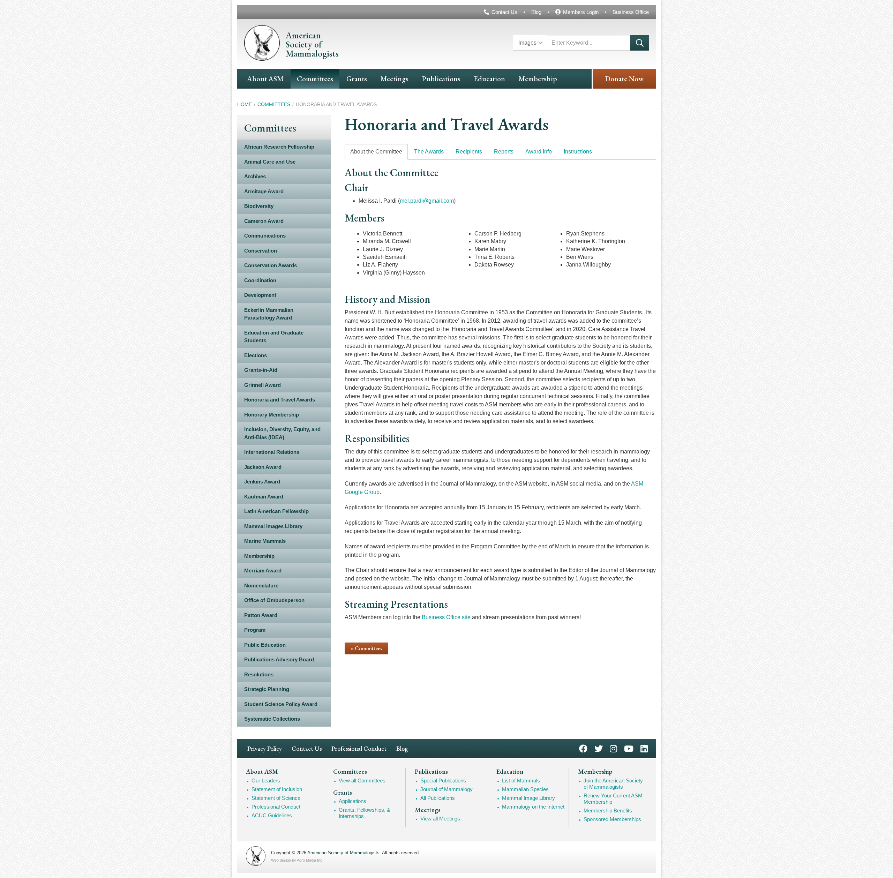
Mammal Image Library (528, 798)
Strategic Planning (266, 689)
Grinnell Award (262, 385)
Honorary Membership (271, 415)
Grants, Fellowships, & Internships (364, 813)
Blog (536, 12)
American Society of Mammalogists (343, 852)
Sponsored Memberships (612, 819)
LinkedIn (644, 748)
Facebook (583, 748)
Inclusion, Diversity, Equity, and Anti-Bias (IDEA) (282, 433)
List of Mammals (521, 780)
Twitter (599, 748)
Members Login (581, 12)
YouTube (628, 748)
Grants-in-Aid (260, 370)
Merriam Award (263, 570)
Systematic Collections (272, 719)
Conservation (260, 251)
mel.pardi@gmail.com (427, 201)
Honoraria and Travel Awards (279, 400)
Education (489, 78)
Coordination (260, 280)
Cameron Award (264, 221)
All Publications (437, 798)
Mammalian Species (525, 789)
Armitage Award (264, 191)
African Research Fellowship (279, 147)
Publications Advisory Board (279, 659)
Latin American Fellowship (276, 511)
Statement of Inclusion (277, 789)
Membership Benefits (608, 810)
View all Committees (362, 780)
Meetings (394, 78)
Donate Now (624, 78)
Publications (441, 78)
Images (527, 43)
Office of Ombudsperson (274, 600)
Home (244, 104)
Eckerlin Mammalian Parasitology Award (268, 314)
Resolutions (258, 674)
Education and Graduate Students (273, 337)
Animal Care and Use (269, 162)
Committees (315, 78)
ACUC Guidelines (272, 815)
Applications (352, 801)
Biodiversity (258, 206)
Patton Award (260, 615)
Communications (265, 236)
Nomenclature (261, 585)
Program (254, 630)
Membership (537, 78)
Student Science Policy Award (280, 704)
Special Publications (443, 780)
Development (260, 295)
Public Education (265, 645)
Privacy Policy (264, 748)
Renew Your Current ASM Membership (613, 799)
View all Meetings (440, 818)
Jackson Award (263, 467)
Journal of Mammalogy (446, 789)
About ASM (265, 78)
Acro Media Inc (309, 860)
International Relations (271, 452)
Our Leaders (266, 780)
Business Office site (446, 617)
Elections (255, 355)
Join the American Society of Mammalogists (613, 784)
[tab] (376, 152)
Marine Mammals (265, 541)
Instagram (613, 748)
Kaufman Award (263, 497)
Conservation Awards (270, 265)
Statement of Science (276, 798)
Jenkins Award (262, 482)
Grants (356, 78)
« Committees (366, 648)
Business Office (631, 12)
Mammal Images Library (273, 526)
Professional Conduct (359, 748)
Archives (255, 176)
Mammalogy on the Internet (533, 807)
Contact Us (504, 12)
